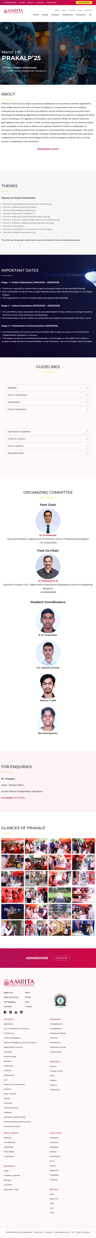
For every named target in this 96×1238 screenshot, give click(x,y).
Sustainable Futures (12, 1126)
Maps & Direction (11, 997)
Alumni (22, 3)
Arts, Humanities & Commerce (16, 1029)
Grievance (48, 1232)
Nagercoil (54, 1170)
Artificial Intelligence (12, 1038)
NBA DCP (54, 1199)
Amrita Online (55, 1052)
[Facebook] (5, 1012)
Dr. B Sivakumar (48, 535)
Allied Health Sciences (13, 1047)
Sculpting (8, 1112)
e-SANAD (8, 1185)
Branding (7, 1180)
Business (7, 1061)
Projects (53, 1085)
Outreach (8, 1006)
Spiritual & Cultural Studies (15, 1117)
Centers (53, 1066)
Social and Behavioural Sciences (17, 1122)
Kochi (52, 1161)
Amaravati (54, 1142)
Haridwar (54, 1180)
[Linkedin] (21, 1012)
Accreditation (9, 1142)
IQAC (52, 1194)
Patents (53, 1080)
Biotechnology (10, 1056)
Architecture (9, 1033)
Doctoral (53, 1038)
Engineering (9, 1075)
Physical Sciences (11, 1108)
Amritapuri (54, 1138)
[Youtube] (16, 1012)
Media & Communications (14, 1084)
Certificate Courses (58, 1047)
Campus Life (51, 3)
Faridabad (54, 1175)
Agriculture (8, 1024)
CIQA (52, 1213)
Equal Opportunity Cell (62, 1232)
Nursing (7, 1098)
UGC (51, 1208)
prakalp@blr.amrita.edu (13, 798)
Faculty (30, 3)
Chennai (53, 1152)
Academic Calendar (12, 1175)
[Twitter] (10, 1012)
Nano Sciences (10, 1094)
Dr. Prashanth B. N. (48, 581)
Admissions (84, 3)
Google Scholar (56, 1071)
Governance (9, 1156)
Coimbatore (55, 1156)
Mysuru (53, 1166)
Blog (64, 10)
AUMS (6, 1171)
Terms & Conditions (83, 1232)
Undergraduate (56, 1024)
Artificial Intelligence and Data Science (20, 1042)
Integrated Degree (58, 1033)
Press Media (9, 1152)
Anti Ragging (9, 1002)
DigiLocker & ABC (11, 1189)
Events (72, 10)
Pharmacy (8, 1103)
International (10, 3)
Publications (55, 1090)
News (57, 10)
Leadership (8, 1147)
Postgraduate (56, 1029)
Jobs (80, 10)
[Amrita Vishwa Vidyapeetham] (13, 11)
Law (5, 1080)
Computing (8, 1066)
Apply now (8, 993)
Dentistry (8, 1070)
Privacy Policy (38, 1232)
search (90, 15)
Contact (88, 10)
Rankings (7, 1138)
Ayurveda (8, 1052)
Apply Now (61, 958)
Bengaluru (54, 1147)
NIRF (52, 1203)
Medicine (7, 1089)
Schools (40, 3)
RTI (73, 1232)
